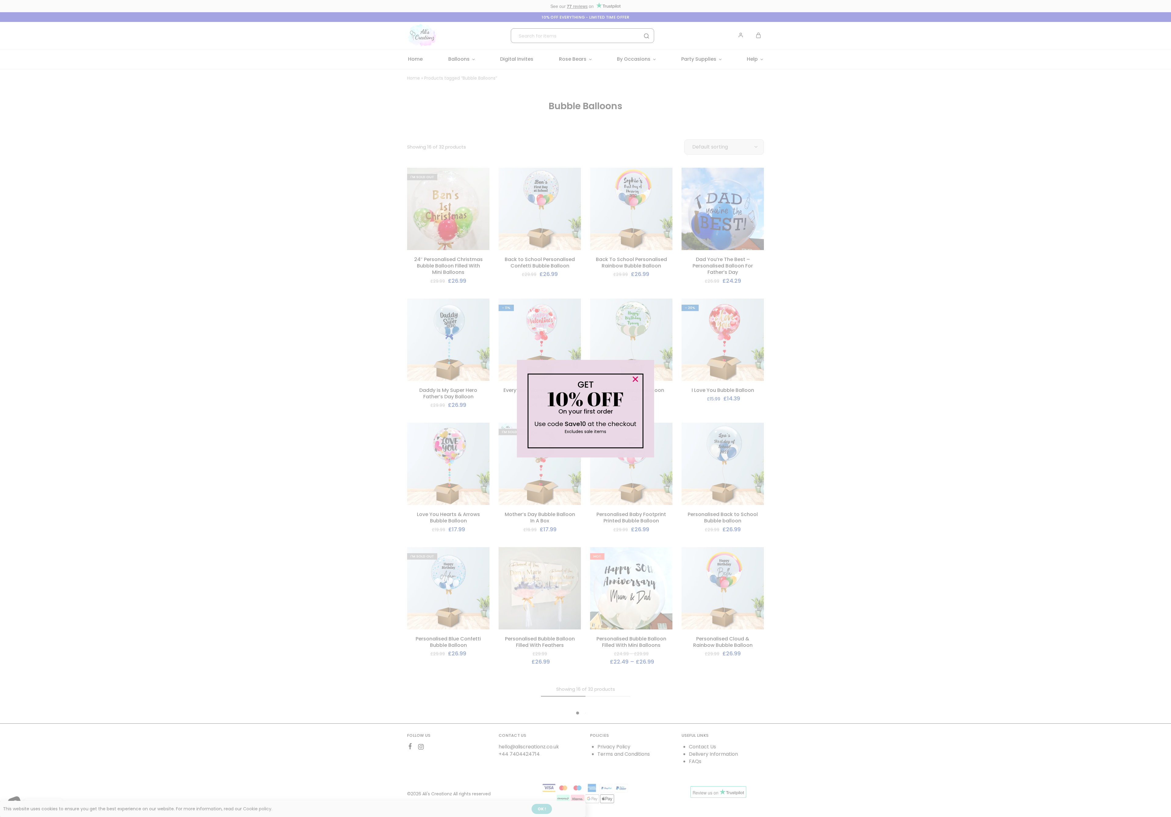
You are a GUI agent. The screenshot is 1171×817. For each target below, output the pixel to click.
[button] (635, 379)
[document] (585, 408)
